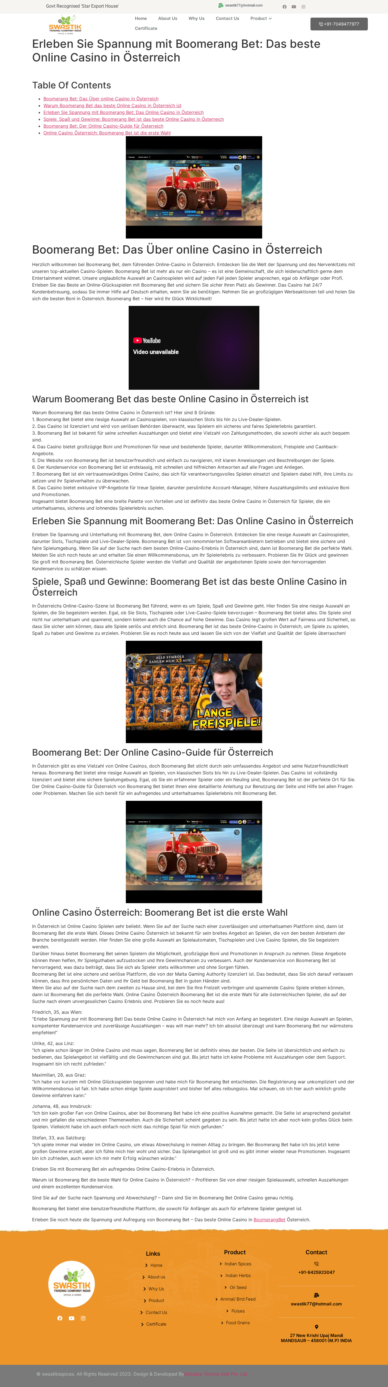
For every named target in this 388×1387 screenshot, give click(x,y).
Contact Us (227, 18)
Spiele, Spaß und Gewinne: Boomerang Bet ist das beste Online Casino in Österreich (133, 119)
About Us (167, 18)
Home (141, 18)
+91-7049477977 (341, 24)
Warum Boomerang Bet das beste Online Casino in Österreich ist (112, 105)
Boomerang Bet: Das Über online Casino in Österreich (100, 98)
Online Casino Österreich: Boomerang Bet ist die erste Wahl (107, 133)
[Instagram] (303, 7)
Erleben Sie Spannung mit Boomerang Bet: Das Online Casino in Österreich (123, 112)
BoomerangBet (269, 1219)
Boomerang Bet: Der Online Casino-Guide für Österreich (103, 126)
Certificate (146, 28)
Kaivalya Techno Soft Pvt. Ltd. (216, 1374)
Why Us (197, 18)
